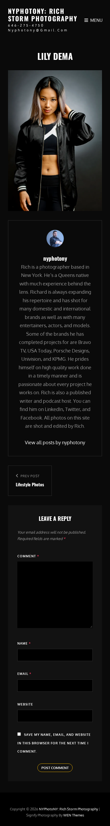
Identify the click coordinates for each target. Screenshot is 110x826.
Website (25, 704)
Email (24, 674)
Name (24, 643)
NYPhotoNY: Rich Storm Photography (43, 14)
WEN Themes (73, 815)
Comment (28, 556)
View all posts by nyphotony (55, 442)
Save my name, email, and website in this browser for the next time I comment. (54, 743)
